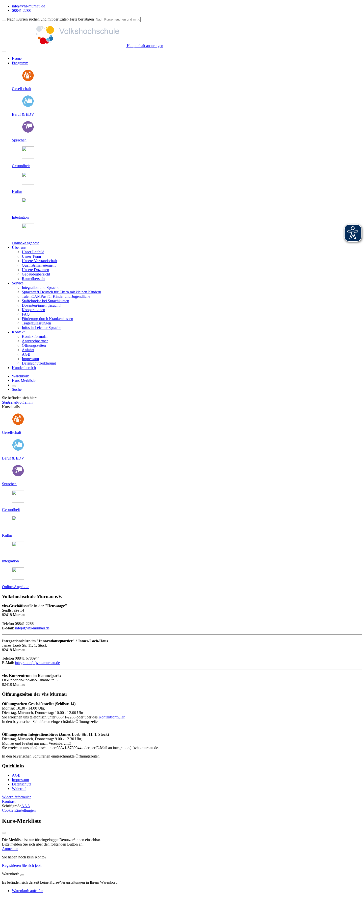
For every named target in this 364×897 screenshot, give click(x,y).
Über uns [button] (19, 247)
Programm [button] (20, 63)
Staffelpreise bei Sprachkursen (45, 301)
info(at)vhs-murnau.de (32, 628)
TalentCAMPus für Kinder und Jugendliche (56, 296)
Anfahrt (28, 350)
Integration (20, 217)
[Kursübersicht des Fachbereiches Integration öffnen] (28, 209)
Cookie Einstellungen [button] (19, 810)
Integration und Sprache (40, 287)
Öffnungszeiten (34, 345)
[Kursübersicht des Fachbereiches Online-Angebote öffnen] (28, 234)
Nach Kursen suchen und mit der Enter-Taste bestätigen (50, 19)
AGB (26, 354)
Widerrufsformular (16, 797)
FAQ (26, 314)
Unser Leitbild (33, 252)
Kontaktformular (35, 336)
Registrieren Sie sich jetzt (21, 865)
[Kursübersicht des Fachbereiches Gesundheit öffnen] (28, 157)
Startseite (9, 402)
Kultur (17, 191)
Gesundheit (21, 166)
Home (17, 58)
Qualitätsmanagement (38, 265)
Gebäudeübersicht (36, 274)
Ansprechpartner (35, 341)
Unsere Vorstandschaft (39, 261)
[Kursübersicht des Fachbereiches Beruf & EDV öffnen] (28, 106)
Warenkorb (20, 376)
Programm (24, 402)
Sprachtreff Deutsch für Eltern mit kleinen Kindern (61, 292)
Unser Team (31, 256)
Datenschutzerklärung (39, 363)
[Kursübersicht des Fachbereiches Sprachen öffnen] (28, 132)
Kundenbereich (24, 368)
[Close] (22, 875)
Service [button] (18, 283)
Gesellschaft (21, 89)
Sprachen (19, 140)
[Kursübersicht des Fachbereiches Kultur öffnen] (28, 183)
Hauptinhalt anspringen (144, 46)
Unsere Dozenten (35, 270)
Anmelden (10, 849)
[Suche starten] (4, 20)
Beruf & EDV (23, 114)
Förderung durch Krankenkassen (47, 319)
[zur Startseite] (64, 46)
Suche (17, 389)
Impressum (30, 359)
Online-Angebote (25, 243)
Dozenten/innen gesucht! (41, 305)
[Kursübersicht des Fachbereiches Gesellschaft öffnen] (28, 80)
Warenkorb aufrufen (27, 891)
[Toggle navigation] (4, 51)
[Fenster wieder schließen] (4, 832)
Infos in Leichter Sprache (41, 327)
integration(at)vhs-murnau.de (37, 663)
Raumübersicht (33, 278)
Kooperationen (33, 310)
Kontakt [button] (18, 332)
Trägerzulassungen (36, 323)
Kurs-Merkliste (23, 380)
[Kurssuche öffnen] (14, 386)
